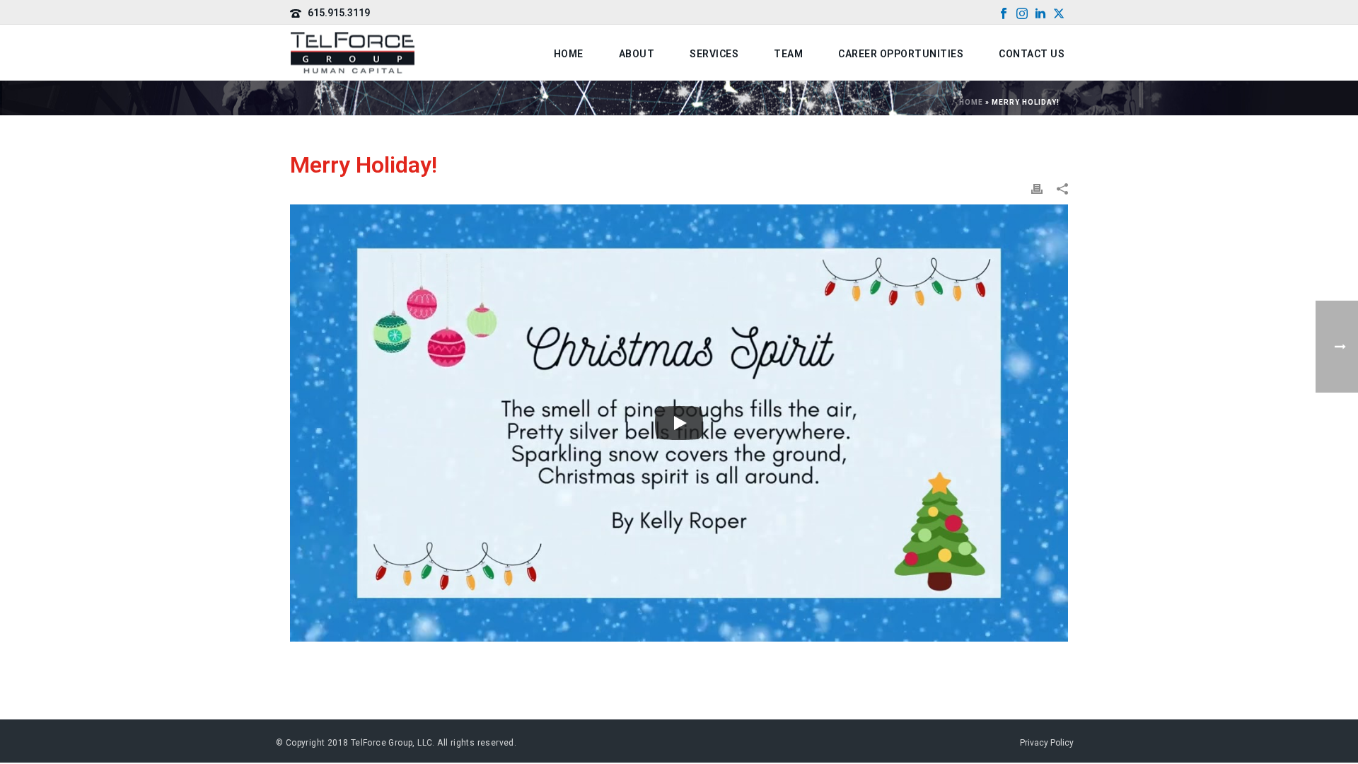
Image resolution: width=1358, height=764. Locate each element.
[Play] (679, 423)
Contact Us (1031, 53)
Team (788, 53)
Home (569, 53)
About (637, 53)
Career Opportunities (900, 53)
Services (714, 53)
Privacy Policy (1047, 743)
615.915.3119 (339, 12)
